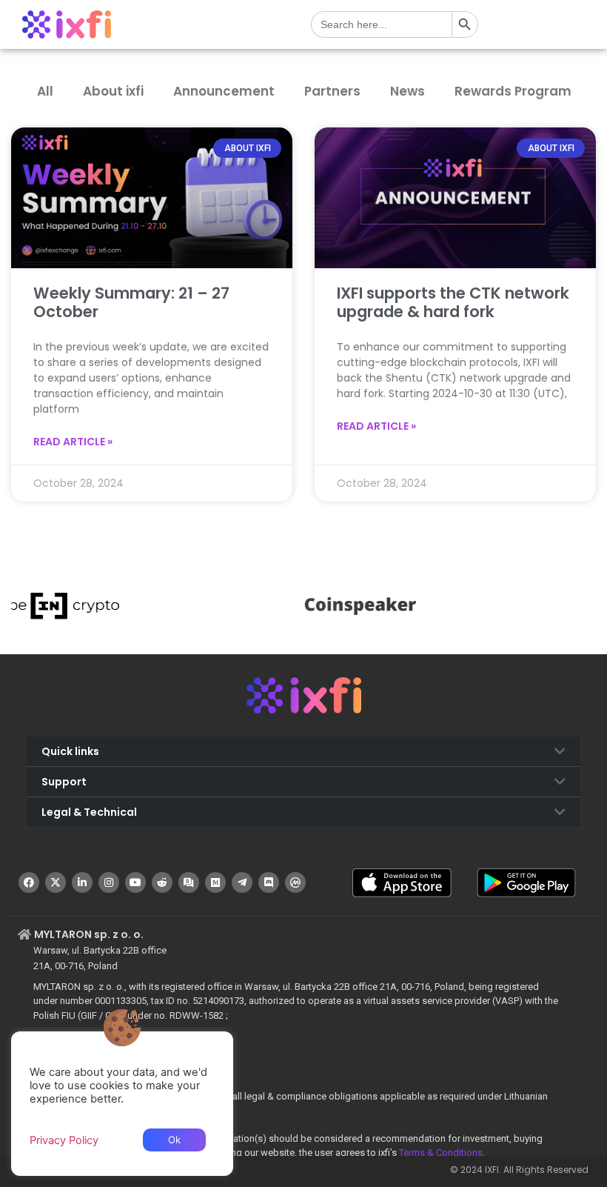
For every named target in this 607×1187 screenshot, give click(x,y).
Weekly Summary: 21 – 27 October (131, 302)
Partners (332, 91)
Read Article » (73, 441)
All (45, 91)
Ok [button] (174, 1140)
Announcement (224, 91)
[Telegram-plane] (242, 882)
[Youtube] (135, 882)
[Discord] (268, 882)
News (407, 91)
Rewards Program (513, 91)
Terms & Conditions (441, 1152)
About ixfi (113, 91)
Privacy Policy (64, 1140)
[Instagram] (108, 882)
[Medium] (215, 882)
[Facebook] (29, 882)
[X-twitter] (55, 882)
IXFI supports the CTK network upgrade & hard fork (453, 302)
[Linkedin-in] (82, 882)
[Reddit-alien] (162, 882)
